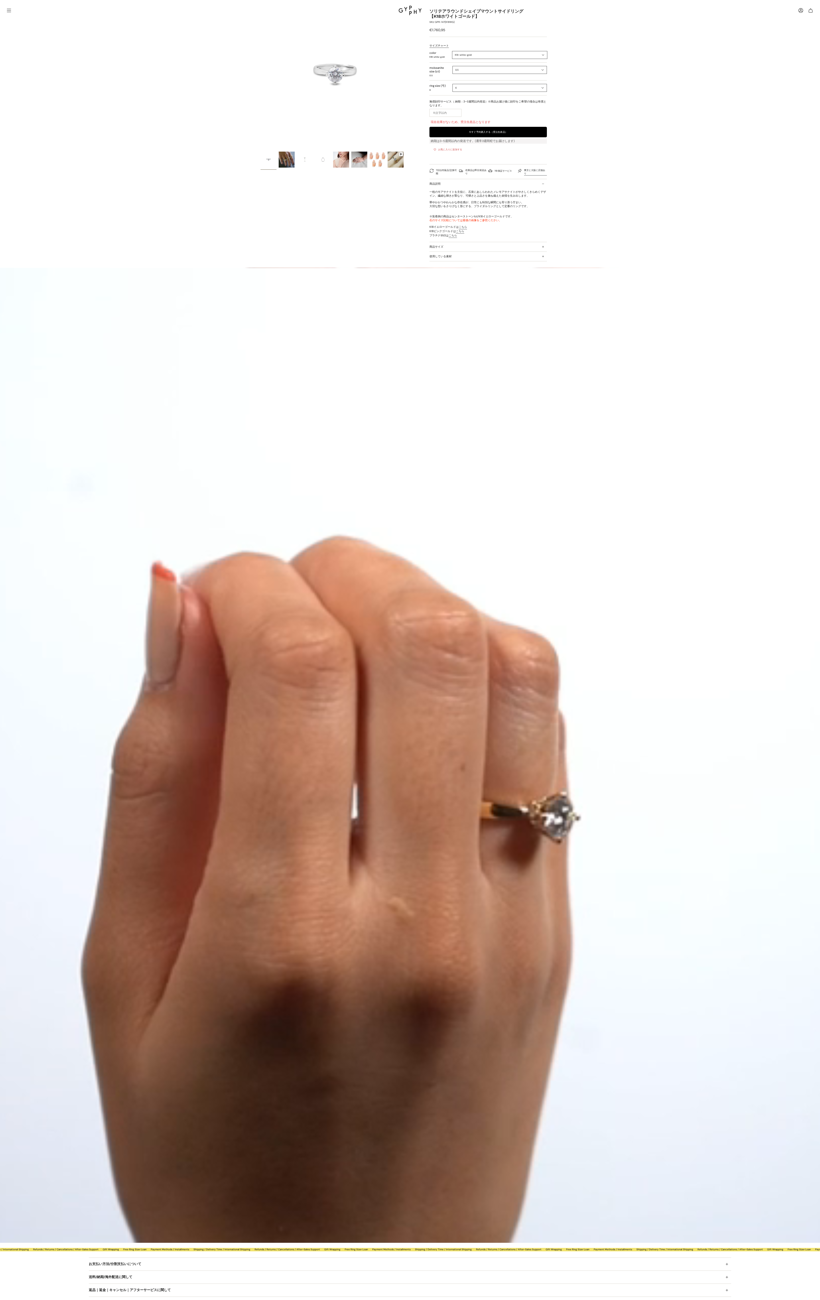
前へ (260, 74)
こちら (463, 227)
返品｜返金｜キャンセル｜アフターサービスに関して (130, 1290)
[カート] (811, 10)
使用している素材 (440, 256)
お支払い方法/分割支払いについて (115, 1264)
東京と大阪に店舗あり (534, 172)
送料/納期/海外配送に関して (110, 1277)
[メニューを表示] (9, 10)
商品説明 (435, 184)
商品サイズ (436, 247)
